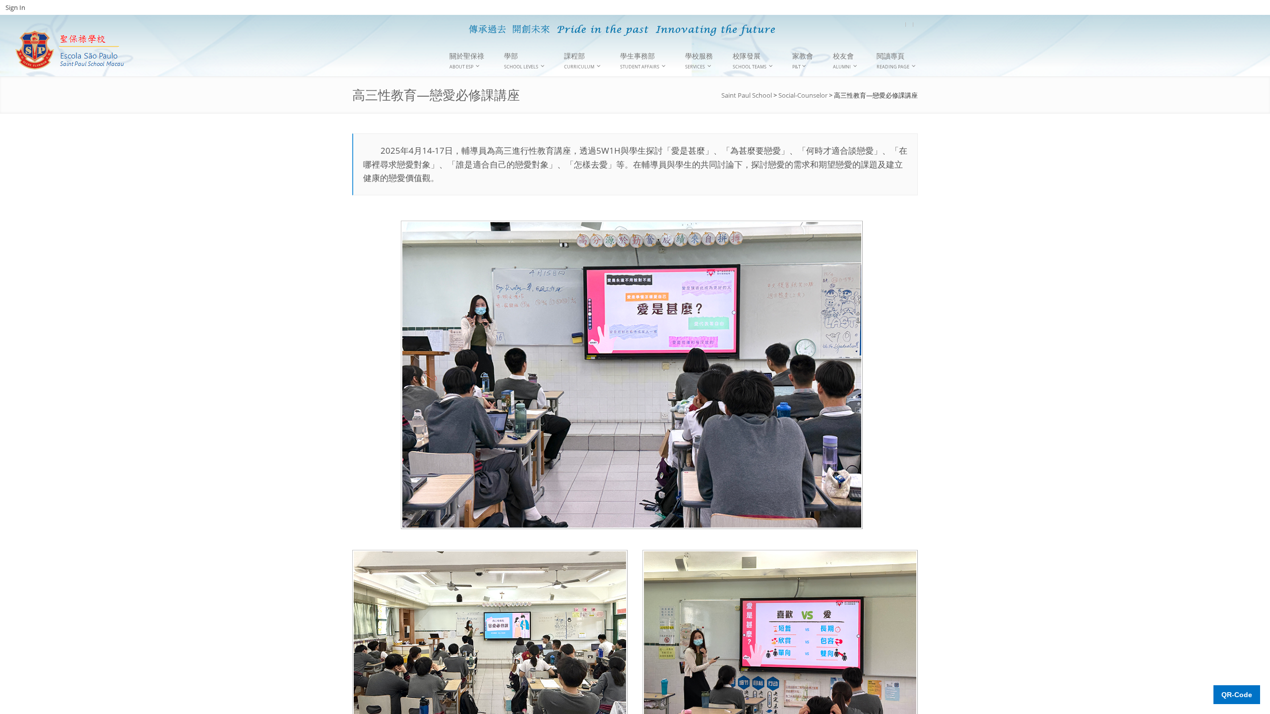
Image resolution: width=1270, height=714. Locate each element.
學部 (521, 60)
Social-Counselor (802, 95)
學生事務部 (639, 60)
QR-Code (1236, 695)
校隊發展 (749, 60)
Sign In (15, 7)
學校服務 (699, 60)
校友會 (843, 60)
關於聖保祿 (466, 60)
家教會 (802, 60)
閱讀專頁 (893, 60)
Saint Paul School (746, 95)
